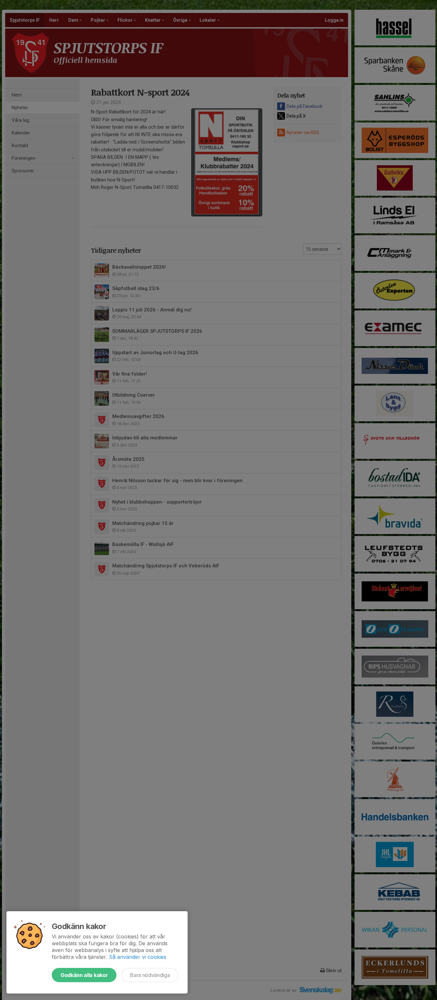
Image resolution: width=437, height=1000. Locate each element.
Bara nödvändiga (150, 975)
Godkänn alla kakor (84, 975)
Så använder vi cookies (137, 957)
